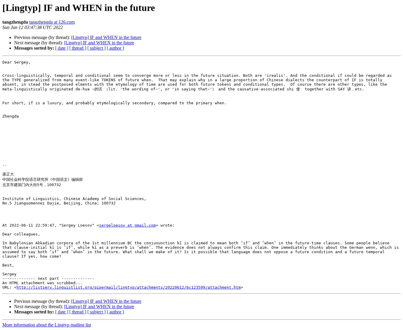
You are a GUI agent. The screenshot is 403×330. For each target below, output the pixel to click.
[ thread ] (77, 48)
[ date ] (61, 48)
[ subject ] (96, 48)
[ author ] (115, 48)
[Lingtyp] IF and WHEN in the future (106, 37)
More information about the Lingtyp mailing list (46, 324)
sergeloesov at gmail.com (127, 225)
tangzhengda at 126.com (52, 22)
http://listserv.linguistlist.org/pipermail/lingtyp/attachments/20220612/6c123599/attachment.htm (129, 287)
